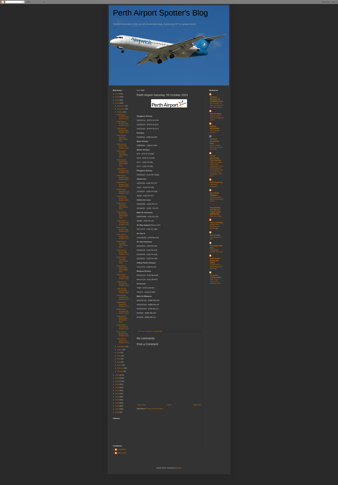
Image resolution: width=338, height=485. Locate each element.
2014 (117, 400)
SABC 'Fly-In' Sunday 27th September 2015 (215, 281)
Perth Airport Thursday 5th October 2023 (123, 311)
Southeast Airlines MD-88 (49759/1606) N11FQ (216, 199)
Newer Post (141, 405)
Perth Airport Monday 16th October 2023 (123, 229)
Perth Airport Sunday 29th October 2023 (123, 130)
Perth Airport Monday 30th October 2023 (123, 123)
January (120, 371)
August (120, 350)
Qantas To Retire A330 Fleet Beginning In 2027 (216, 118)
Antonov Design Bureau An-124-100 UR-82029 (216, 147)
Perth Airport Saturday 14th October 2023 (122, 244)
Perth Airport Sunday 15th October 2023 (123, 236)
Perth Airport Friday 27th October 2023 (123, 146)
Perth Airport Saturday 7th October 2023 (123, 297)
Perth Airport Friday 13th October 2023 (123, 252)
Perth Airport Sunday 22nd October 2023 (123, 184)
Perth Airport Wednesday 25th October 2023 (122, 163)
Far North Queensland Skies (214, 141)
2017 (117, 391)
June (119, 356)
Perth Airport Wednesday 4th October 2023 (122, 319)
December (121, 106)
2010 (117, 412)
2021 (117, 378)
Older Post (197, 405)
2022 (117, 375)
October (120, 112)
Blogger (178, 468)
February (120, 368)
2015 (117, 397)
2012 (117, 406)
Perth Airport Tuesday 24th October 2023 (123, 170)
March (119, 365)
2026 (117, 94)
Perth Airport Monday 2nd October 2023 (123, 334)
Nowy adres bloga (216, 216)
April (119, 362)
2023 (117, 103)
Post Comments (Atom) (154, 409)
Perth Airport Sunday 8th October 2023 (123, 290)
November (121, 109)
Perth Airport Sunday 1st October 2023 (123, 341)
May (119, 359)
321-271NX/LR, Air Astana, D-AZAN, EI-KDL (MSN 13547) (216, 105)
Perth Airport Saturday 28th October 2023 (122, 138)
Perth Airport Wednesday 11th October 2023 (122, 269)
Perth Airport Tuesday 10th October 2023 (123, 277)
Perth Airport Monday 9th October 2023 (123, 284)
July (118, 353)
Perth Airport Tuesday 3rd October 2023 (123, 327)
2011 (117, 409)
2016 (117, 394)
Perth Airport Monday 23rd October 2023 (123, 177)
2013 (117, 403)
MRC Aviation (215, 235)
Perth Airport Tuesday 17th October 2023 (123, 223)
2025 (117, 97)
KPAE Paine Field (216, 182)
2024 (117, 100)
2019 (117, 384)
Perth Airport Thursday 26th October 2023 (122, 154)
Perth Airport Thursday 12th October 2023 (122, 260)
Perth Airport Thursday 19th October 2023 (122, 206)
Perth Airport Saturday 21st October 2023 (123, 191)
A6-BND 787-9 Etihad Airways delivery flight (214, 226)
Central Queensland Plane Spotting (215, 158)
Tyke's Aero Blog (216, 223)
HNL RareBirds (215, 114)
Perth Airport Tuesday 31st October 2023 (123, 117)
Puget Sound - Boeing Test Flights (215, 261)
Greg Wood (122, 449)
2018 (117, 387)
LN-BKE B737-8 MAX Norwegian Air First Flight (216, 266)
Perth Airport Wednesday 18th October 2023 (122, 215)
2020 (117, 381)
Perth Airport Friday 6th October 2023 (123, 304)
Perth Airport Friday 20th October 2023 (123, 198)
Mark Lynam (122, 453)
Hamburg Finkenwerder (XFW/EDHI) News (216, 99)
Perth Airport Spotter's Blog (160, 12)
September (121, 346)
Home (169, 405)
